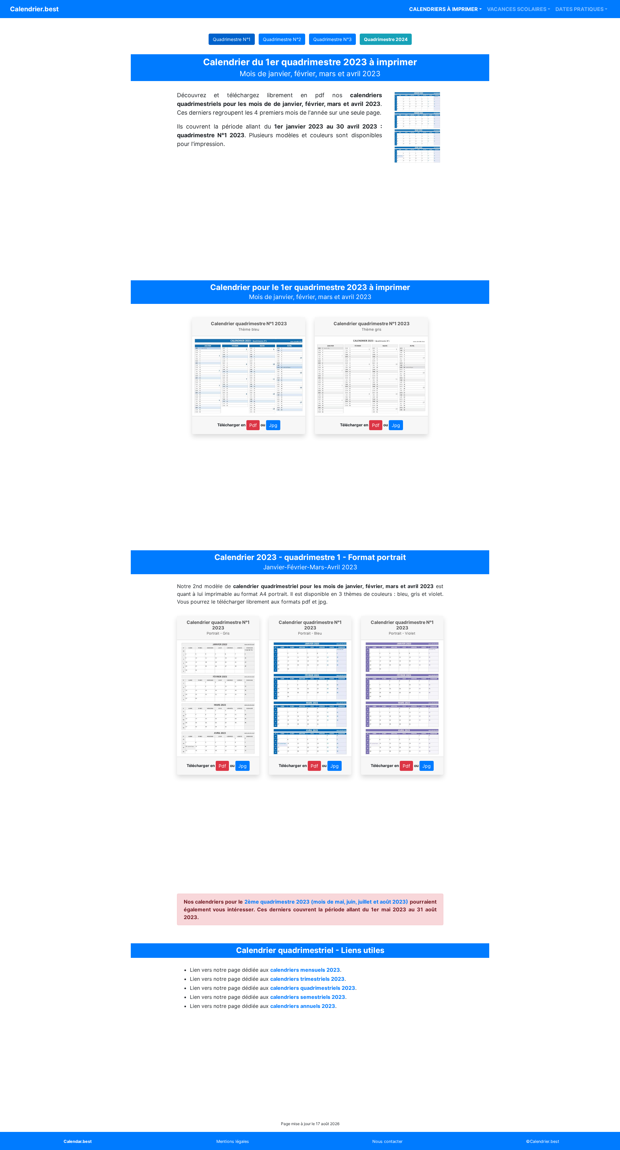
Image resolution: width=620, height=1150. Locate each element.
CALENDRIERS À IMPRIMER (443, 9)
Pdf (253, 425)
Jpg (273, 425)
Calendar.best (78, 1141)
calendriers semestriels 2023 (307, 997)
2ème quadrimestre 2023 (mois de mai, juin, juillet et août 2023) (326, 901)
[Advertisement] (310, 222)
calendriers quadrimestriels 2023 (312, 988)
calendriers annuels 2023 (302, 1006)
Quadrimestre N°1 (232, 39)
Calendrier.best (34, 9)
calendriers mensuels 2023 (305, 970)
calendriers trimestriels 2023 (307, 979)
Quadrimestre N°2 (282, 39)
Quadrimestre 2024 (386, 39)
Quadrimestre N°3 (332, 39)
